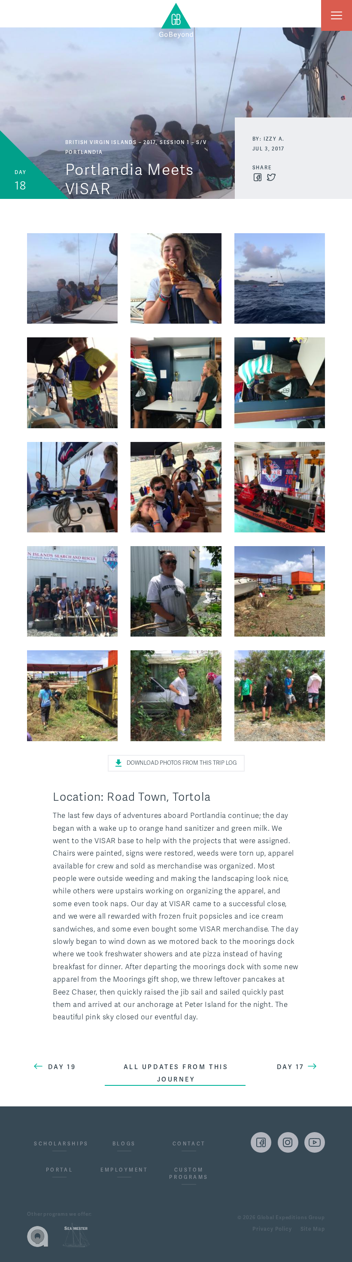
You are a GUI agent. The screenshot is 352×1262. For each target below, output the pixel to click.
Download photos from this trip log (182, 763)
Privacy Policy (271, 1229)
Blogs (124, 1144)
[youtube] (314, 1142)
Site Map (312, 1229)
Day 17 (290, 1067)
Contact (189, 1144)
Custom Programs (188, 1173)
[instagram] (288, 1142)
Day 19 (62, 1067)
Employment (124, 1170)
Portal (59, 1170)
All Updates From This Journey (176, 1073)
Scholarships (59, 1144)
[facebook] (261, 1142)
